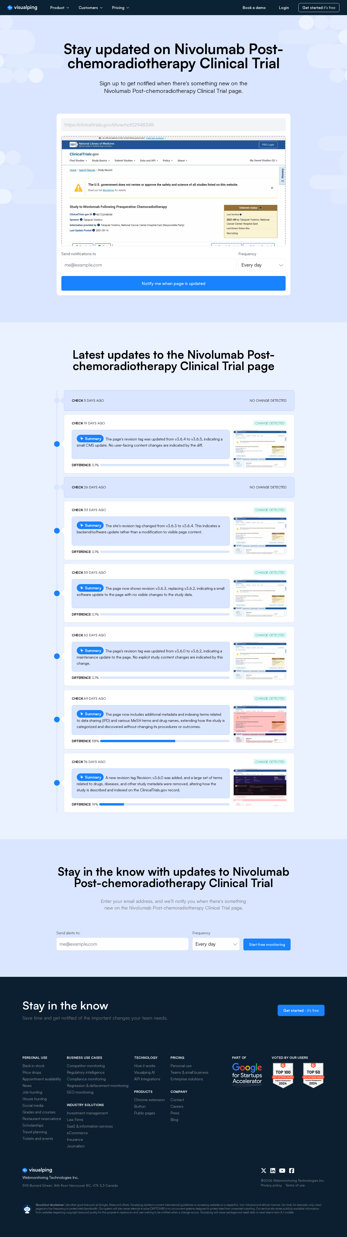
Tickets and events (37, 1138)
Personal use (181, 1065)
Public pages (144, 1113)
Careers (176, 1106)
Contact (177, 1099)
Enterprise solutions (186, 1079)
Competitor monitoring (86, 1065)
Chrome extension (149, 1099)
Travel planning (34, 1131)
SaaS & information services (90, 1126)
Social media (32, 1105)
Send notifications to (78, 253)
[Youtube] (282, 1170)
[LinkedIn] (272, 1170)
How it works (144, 1065)
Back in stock (33, 1065)
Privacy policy (271, 1185)
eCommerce (77, 1132)
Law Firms (75, 1119)
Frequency (247, 253)
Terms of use (295, 1185)
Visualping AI (144, 1072)
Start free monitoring (267, 944)
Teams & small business (189, 1072)
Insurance (75, 1139)
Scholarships (32, 1125)
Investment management (87, 1113)
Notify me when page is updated (173, 283)
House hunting (34, 1098)
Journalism (76, 1146)
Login (284, 7)
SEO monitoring (80, 1092)
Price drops (31, 1072)
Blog (174, 1119)
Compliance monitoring (86, 1079)
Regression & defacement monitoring (97, 1085)
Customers (88, 7)
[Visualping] (22, 7)
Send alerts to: (68, 933)
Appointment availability (41, 1079)
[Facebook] (291, 1170)
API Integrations (147, 1079)
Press (174, 1113)
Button (140, 1106)
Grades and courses (38, 1112)
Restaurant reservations (41, 1118)
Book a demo (254, 7)
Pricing (118, 7)
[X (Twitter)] (264, 1170)
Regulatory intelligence (86, 1072)
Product (57, 7)
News (27, 1085)
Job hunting (32, 1092)
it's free (318, 7)
